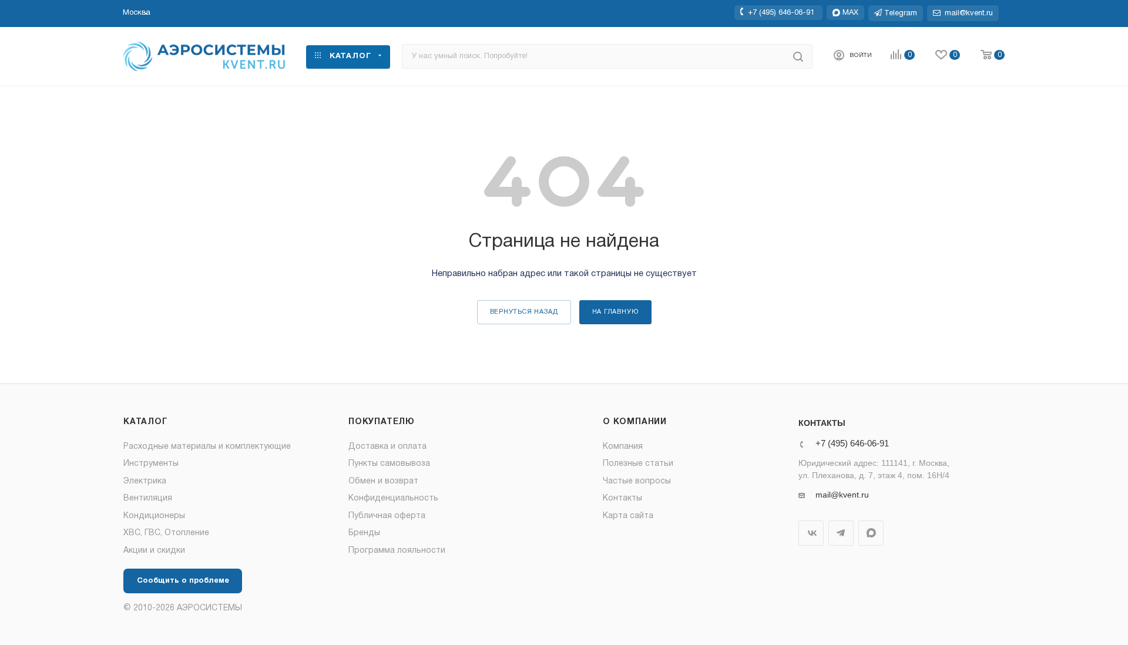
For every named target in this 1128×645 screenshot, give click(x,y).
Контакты (622, 498)
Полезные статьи (638, 464)
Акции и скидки (154, 551)
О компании (635, 422)
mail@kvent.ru (842, 494)
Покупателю (381, 422)
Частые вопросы (637, 481)
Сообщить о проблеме (183, 580)
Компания (623, 447)
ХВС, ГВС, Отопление (166, 533)
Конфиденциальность (393, 498)
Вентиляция (147, 498)
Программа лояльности (396, 551)
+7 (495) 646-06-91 (781, 12)
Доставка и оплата (387, 447)
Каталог (145, 422)
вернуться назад (524, 312)
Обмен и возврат (383, 481)
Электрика (144, 481)
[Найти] (798, 56)
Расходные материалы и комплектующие (207, 447)
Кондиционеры (154, 516)
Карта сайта (628, 516)
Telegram (841, 533)
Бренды (364, 533)
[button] (136, 13)
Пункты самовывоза (389, 464)
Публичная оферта (386, 516)
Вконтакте (811, 533)
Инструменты (151, 464)
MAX (871, 533)
